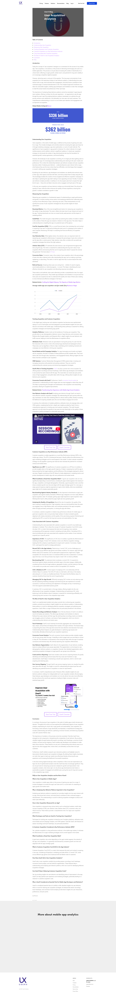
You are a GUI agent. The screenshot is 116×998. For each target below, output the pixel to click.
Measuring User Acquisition (41, 47)
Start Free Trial (50, 447)
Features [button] (47, 3)
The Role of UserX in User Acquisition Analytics (46, 55)
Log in (72, 3)
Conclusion (37, 57)
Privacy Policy (75, 991)
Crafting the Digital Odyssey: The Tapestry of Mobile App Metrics (61, 282)
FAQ (35, 59)
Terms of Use (75, 989)
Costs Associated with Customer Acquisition (45, 53)
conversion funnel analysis (70, 380)
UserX (55, 368)
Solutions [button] (53, 3)
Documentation (60, 3)
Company (74, 982)
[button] (92, 3)
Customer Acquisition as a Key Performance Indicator (48, 51)
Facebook (88, 986)
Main (74, 980)
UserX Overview (64, 447)
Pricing (41, 3)
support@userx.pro (89, 984)
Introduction (37, 43)
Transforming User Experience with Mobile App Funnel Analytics (61, 390)
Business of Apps (72, 285)
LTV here (52, 252)
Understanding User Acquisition (42, 45)
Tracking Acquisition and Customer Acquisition (46, 49)
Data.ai (49, 106)
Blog (67, 3)
